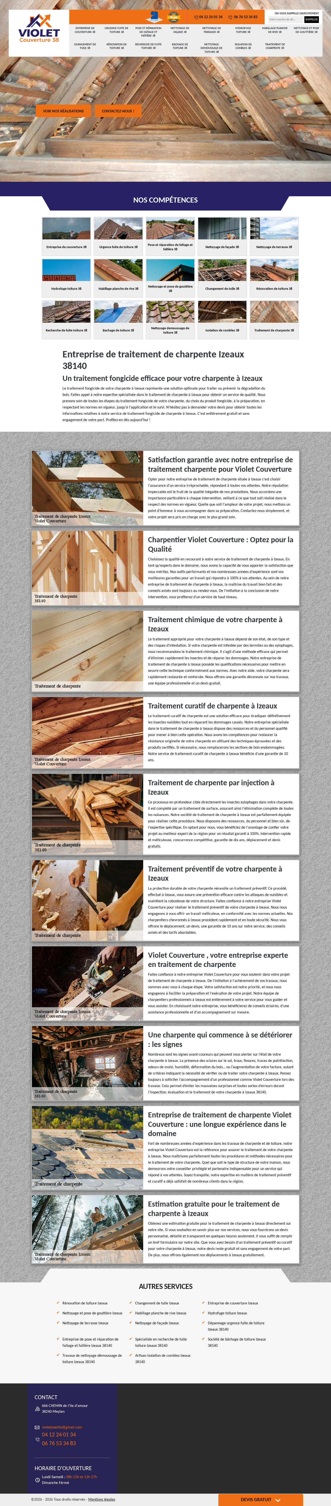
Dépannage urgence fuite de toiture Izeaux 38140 (236, 1326)
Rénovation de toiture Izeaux (85, 1303)
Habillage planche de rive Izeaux (160, 1313)
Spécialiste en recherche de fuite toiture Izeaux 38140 (161, 1343)
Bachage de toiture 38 (180, 46)
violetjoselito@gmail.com (62, 1427)
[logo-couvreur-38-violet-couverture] (39, 28)
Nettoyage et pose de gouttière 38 (306, 30)
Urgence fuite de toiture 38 (116, 30)
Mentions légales (101, 1500)
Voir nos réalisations (63, 111)
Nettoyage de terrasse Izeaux (85, 1323)
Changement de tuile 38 (85, 46)
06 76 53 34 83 (245, 17)
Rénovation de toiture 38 (117, 46)
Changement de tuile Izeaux (157, 1303)
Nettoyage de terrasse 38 (211, 30)
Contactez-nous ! (118, 111)
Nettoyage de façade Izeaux (157, 1323)
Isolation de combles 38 (243, 46)
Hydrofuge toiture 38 (243, 30)
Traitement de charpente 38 (275, 46)
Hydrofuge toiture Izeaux (227, 1313)
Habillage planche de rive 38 (275, 30)
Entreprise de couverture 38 (85, 30)
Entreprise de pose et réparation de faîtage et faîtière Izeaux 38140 (90, 1343)
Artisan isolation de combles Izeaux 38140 (162, 1359)
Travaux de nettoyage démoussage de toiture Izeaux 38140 (92, 1359)
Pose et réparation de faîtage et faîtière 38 (148, 32)
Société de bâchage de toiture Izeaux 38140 (237, 1343)
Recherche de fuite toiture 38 (148, 46)
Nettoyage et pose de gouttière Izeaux (92, 1313)
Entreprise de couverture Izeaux (233, 1303)
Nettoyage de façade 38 (180, 30)
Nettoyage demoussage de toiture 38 (211, 48)
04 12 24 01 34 (210, 17)
